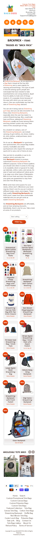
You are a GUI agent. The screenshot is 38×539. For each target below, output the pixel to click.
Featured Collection (14, 508)
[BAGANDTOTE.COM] (10, 10)
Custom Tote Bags (19, 506)
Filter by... (19, 222)
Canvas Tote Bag (11, 511)
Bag (6, 83)
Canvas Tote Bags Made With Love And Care (27, 6)
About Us (27, 523)
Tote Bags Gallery (14, 523)
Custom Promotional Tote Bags (19, 498)
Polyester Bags (27, 518)
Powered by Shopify (19, 534)
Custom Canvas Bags (19, 501)
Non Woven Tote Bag (19, 516)
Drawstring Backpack (12, 81)
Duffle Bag (28, 513)
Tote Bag (28, 508)
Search (22, 496)
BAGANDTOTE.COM (21, 531)
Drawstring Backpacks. (16, 200)
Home (15, 496)
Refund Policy (11, 526)
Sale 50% (10, 521)
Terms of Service (25, 526)
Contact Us (26, 521)
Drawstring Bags (15, 104)
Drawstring (8, 85)
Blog (18, 521)
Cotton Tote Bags (27, 511)
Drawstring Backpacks (19, 113)
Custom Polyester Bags (19, 503)
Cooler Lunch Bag (12, 518)
